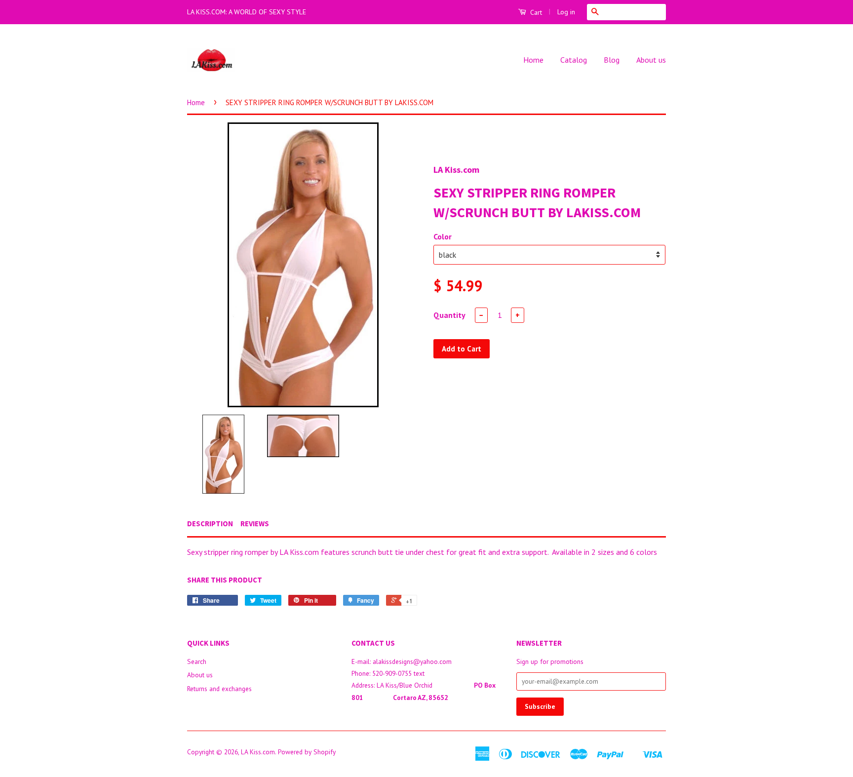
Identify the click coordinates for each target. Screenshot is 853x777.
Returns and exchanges (219, 688)
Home (533, 60)
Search (196, 661)
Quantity (449, 315)
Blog (612, 60)
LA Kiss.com (258, 751)
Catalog (573, 60)
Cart (535, 12)
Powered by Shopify (307, 751)
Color (442, 236)
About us (651, 60)
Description (210, 523)
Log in (566, 11)
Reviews (254, 523)
